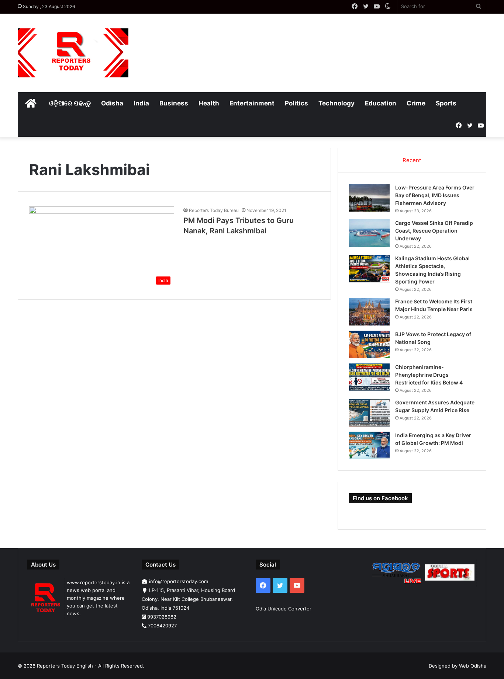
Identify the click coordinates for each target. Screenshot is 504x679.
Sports (446, 103)
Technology (336, 103)
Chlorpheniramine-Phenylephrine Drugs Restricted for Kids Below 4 (429, 375)
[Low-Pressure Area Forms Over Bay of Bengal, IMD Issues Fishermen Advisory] (369, 198)
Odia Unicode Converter (283, 609)
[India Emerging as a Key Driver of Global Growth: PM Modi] (369, 445)
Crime (416, 103)
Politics (296, 103)
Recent (412, 160)
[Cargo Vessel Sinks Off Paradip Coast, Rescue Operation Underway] (369, 233)
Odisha (112, 103)
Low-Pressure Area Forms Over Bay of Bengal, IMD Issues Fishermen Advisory (434, 195)
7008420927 (162, 625)
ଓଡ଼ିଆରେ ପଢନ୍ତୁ (70, 103)
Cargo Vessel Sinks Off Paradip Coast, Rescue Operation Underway (434, 230)
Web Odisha (472, 666)
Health (209, 103)
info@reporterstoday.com (178, 581)
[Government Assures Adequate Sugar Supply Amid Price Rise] (369, 412)
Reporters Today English (65, 666)
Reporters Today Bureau (214, 210)
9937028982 (161, 617)
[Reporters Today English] (73, 52)
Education (380, 103)
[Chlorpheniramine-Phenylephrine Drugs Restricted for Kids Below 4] (369, 377)
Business (173, 103)
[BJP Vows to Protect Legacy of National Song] (369, 344)
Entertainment (252, 103)
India (141, 103)
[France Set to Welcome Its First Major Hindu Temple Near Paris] (369, 311)
